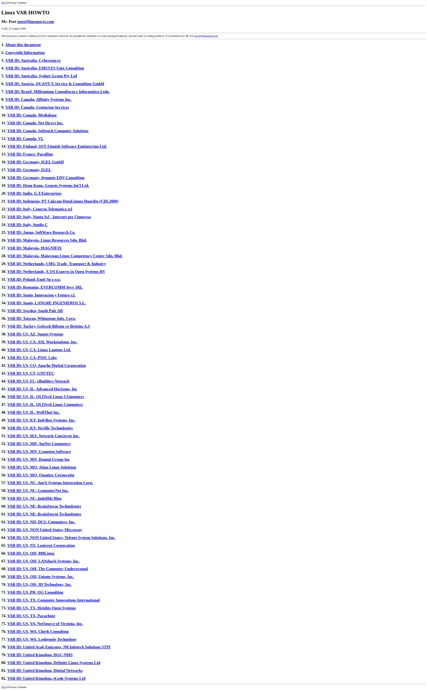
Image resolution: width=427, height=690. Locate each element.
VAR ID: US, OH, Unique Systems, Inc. (40, 576)
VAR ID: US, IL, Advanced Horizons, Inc (42, 389)
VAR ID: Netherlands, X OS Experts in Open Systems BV (56, 271)
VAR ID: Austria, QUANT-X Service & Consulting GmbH (54, 84)
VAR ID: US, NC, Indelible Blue (34, 498)
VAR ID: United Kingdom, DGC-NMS (40, 655)
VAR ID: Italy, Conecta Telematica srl (39, 209)
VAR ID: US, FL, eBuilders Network (38, 381)
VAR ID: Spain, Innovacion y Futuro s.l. (41, 295)
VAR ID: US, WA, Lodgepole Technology (42, 639)
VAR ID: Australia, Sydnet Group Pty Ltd (41, 76)
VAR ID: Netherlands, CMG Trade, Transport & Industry (56, 264)
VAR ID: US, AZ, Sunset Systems (35, 334)
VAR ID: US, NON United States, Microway (44, 530)
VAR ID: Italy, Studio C (27, 224)
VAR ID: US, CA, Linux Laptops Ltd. (39, 350)
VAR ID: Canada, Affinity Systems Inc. (38, 99)
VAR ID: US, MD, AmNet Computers (39, 443)
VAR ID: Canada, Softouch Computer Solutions (47, 131)
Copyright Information (25, 52)
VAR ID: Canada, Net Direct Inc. (35, 123)
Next (4, 2)
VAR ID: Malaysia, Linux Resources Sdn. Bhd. (47, 240)
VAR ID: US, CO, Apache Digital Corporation (46, 365)
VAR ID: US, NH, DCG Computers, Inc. (41, 522)
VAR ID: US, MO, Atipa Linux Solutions (41, 467)
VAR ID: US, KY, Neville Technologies (40, 428)
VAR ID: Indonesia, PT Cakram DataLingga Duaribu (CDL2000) (62, 201)
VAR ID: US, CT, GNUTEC (30, 373)
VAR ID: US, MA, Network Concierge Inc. (43, 436)
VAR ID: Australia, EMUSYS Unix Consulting (44, 68)
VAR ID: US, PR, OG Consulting (35, 592)
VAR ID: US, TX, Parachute (31, 616)
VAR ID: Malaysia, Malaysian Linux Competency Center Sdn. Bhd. (64, 256)
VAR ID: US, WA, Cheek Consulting (38, 631)
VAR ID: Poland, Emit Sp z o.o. (34, 279)
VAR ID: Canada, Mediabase (32, 115)
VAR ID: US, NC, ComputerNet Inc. (38, 490)
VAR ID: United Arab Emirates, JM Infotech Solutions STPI (58, 647)
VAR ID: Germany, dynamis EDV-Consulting (45, 177)
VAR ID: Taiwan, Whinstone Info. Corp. (41, 318)
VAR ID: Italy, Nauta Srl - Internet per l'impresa (49, 217)
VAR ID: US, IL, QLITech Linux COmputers (45, 396)
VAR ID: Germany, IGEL (29, 170)
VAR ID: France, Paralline (30, 154)
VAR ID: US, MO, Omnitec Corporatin (40, 475)
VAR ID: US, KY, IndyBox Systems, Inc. (41, 420)
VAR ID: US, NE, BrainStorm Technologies (44, 506)
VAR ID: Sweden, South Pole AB (35, 311)
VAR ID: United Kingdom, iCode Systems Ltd (46, 678)
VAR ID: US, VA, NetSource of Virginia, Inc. (45, 623)
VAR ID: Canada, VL (25, 138)
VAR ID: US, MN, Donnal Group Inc (38, 459)
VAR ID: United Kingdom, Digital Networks (45, 670)
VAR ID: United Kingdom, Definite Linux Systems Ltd (53, 662)
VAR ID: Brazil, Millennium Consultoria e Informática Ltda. (57, 91)
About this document (23, 45)
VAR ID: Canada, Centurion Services (37, 107)
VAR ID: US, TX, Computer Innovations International (53, 600)
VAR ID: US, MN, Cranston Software (39, 451)
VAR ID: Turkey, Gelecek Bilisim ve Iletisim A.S (48, 326)
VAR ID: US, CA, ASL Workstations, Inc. (42, 342)
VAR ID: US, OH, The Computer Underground (47, 569)
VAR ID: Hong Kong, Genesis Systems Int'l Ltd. (48, 185)
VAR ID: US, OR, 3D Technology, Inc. (39, 584)
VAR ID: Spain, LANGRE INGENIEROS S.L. (46, 303)
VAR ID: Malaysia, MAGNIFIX (34, 248)
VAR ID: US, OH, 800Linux (31, 553)
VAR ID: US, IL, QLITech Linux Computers (45, 404)
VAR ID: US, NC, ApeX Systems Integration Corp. (50, 483)
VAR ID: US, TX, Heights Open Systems (41, 608)
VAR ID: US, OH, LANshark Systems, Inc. (43, 561)
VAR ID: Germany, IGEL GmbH (35, 162)
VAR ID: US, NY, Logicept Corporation (41, 545)
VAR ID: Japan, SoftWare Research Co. (41, 232)
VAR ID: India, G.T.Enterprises (34, 193)
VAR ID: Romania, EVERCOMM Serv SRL (45, 287)
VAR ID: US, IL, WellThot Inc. (33, 412)
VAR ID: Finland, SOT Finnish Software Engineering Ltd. (57, 146)
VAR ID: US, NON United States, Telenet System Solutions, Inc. (61, 537)
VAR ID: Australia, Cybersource (33, 60)
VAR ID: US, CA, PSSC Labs (32, 357)
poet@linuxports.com (35, 21)
